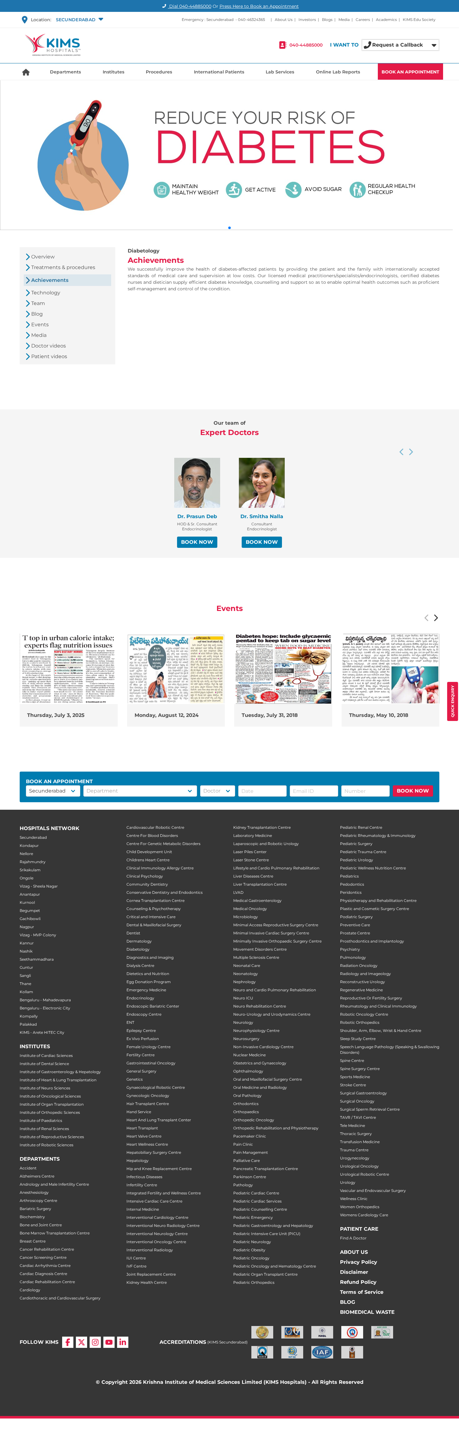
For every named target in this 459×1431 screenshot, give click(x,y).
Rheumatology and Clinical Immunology (378, 1006)
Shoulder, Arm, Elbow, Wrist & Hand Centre (380, 1030)
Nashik (26, 951)
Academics (386, 19)
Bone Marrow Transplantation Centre (55, 1233)
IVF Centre (136, 1266)
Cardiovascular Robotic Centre (155, 827)
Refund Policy (358, 1282)
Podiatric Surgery (356, 916)
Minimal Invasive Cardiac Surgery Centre (271, 933)
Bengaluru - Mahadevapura (45, 1000)
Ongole (26, 878)
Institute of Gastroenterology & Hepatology (60, 1071)
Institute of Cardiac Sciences (46, 1055)
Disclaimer (354, 1272)
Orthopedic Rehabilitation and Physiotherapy (275, 1128)
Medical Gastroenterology (257, 900)
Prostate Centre (355, 933)
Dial (189, 6)
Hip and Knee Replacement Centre (159, 1168)
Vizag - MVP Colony (38, 935)
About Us (284, 19)
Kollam (26, 991)
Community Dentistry (147, 884)
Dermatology (139, 941)
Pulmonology (353, 957)
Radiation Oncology (359, 965)
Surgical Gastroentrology (363, 1093)
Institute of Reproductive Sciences (52, 1136)
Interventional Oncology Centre (156, 1241)
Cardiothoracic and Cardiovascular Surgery (60, 1298)
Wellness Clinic (354, 1198)
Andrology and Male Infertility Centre (54, 1184)
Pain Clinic (243, 1144)
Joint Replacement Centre (151, 1274)
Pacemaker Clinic (249, 1136)
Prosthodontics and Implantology (372, 941)
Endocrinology (140, 998)
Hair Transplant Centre (147, 1103)
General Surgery (141, 1071)
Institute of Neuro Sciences (45, 1088)
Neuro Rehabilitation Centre (259, 1006)
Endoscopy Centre (143, 1014)
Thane (25, 983)
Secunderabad (33, 837)
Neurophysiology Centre (256, 1030)
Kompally (29, 1016)
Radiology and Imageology (365, 973)
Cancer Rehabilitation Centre (47, 1249)
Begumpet (30, 910)
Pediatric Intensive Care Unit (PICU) (266, 1233)
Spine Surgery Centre (360, 1068)
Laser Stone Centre (251, 860)
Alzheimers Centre (37, 1176)
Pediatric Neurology (252, 1241)
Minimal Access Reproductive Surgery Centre (275, 925)
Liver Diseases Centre (253, 876)
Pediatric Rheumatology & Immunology (378, 835)
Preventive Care (355, 925)
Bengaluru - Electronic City (45, 1008)
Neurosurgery (246, 1038)
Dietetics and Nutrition (147, 973)
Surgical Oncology (357, 1101)
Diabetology (138, 949)
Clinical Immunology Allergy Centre (160, 868)
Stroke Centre (353, 1085)
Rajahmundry (33, 861)
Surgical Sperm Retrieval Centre (370, 1109)
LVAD (238, 892)
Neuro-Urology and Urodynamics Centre (271, 1014)
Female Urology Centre (148, 1046)
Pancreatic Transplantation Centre (265, 1168)
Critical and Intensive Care (150, 916)
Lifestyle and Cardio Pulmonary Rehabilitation (276, 868)
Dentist (133, 933)
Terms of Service (361, 1292)
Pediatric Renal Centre (361, 827)
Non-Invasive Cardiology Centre (263, 1046)
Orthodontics (246, 1103)
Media (344, 19)
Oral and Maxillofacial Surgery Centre (267, 1079)
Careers (363, 19)
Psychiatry (350, 949)
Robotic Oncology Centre (364, 1014)
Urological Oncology (359, 1166)
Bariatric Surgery (35, 1208)
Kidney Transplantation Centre (262, 827)
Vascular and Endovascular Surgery (373, 1190)
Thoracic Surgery (356, 1133)
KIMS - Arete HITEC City (42, 1032)
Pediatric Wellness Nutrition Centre (373, 868)
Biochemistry (32, 1216)
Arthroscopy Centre (38, 1200)
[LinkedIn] (122, 1342)
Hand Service (138, 1111)
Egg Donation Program (148, 981)
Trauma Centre (354, 1150)
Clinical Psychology (144, 876)
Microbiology (245, 916)
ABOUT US (354, 1252)
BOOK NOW (197, 542)
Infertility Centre (141, 1185)
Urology (347, 1182)
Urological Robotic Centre (364, 1174)
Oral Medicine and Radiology (260, 1087)
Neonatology (245, 973)
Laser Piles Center (250, 851)
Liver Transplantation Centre (260, 884)
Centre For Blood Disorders (152, 835)
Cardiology (30, 1290)
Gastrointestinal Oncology (150, 1063)
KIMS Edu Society (419, 19)
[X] (81, 1342)
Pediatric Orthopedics (253, 1282)
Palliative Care (246, 1160)
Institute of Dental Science (44, 1063)
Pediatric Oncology (251, 1258)
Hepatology (137, 1160)
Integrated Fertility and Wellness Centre (163, 1193)
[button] (78, 20)
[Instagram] (95, 1342)
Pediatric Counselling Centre (260, 1209)
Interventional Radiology (149, 1250)
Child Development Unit (149, 851)
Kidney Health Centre (146, 1282)
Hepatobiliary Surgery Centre (153, 1152)
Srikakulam (30, 870)
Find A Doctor (353, 1238)
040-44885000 (306, 45)
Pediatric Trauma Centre (363, 851)
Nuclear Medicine (249, 1055)
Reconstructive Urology (362, 981)
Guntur (26, 967)
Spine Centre (352, 1060)
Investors (307, 19)
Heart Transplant (142, 1128)
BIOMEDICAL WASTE (367, 1312)
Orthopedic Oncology (253, 1120)
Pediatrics (349, 876)
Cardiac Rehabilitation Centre (47, 1281)
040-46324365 (251, 19)
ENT (130, 1022)
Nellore (26, 853)
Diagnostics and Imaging (150, 957)
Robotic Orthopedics (359, 1022)
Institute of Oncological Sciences (50, 1096)
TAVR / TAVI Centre (358, 1117)
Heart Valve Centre (143, 1136)
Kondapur (29, 845)
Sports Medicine (355, 1076)
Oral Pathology (247, 1095)
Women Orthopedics (359, 1206)
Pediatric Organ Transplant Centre (265, 1274)
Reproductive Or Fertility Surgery (371, 998)
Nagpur (27, 926)
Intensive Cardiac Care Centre (154, 1201)
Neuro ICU (243, 998)
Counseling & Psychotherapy (153, 908)
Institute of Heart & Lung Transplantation (58, 1080)
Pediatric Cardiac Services (257, 1201)
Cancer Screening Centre (43, 1257)
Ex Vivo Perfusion (142, 1038)
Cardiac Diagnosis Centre (43, 1273)
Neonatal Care (246, 965)
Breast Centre (33, 1241)
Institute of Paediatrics (41, 1120)
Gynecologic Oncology (147, 1095)
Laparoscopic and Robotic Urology (266, 843)
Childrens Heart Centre (148, 860)
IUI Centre (136, 1258)
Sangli (25, 975)
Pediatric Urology (356, 860)
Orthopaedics (246, 1111)
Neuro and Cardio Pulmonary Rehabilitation (274, 990)
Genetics (134, 1079)
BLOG (347, 1302)
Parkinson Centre (249, 1176)
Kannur (27, 943)
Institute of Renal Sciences (44, 1128)
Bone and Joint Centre (41, 1225)
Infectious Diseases (144, 1176)
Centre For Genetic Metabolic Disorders (163, 843)
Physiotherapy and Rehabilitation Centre (378, 900)
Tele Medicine (352, 1125)
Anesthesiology (34, 1192)
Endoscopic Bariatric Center (152, 1006)
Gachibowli (30, 918)
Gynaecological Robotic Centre (155, 1087)
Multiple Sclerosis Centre (256, 957)
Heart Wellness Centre (147, 1144)
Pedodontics (352, 884)
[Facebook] (67, 1342)
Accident (28, 1168)
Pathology (243, 1185)
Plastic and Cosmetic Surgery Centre (374, 908)
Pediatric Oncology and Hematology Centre (274, 1266)
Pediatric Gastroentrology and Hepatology (273, 1225)
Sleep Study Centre (358, 1038)
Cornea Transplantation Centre (155, 900)
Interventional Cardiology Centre (157, 1217)
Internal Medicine (142, 1209)
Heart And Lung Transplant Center (158, 1120)
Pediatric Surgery (356, 843)
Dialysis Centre (140, 965)
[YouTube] (109, 1342)
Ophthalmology (248, 1071)
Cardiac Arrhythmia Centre (45, 1265)
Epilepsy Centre (141, 1030)
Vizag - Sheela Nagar (39, 886)
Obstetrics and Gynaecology (259, 1063)
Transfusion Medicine (360, 1141)
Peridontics (351, 892)
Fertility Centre (140, 1055)
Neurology (243, 1022)
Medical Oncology (250, 908)
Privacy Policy (358, 1262)
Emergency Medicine (146, 990)
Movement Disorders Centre (260, 949)
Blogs (327, 19)
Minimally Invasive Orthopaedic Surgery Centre (277, 941)
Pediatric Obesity (249, 1250)
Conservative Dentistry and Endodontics (164, 892)
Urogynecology (354, 1158)
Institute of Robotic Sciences (46, 1145)
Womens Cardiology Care (364, 1215)
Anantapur (30, 894)
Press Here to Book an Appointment (259, 6)
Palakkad (28, 1024)
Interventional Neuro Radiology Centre (163, 1225)
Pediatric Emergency (253, 1217)
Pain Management (250, 1152)
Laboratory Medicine (252, 835)
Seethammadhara (37, 959)
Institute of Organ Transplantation (52, 1104)
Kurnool (27, 902)
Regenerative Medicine (361, 990)
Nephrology (244, 981)
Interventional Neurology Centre (157, 1233)
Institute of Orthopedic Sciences (50, 1112)
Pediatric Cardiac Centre (256, 1193)
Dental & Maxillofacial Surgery (153, 925)
